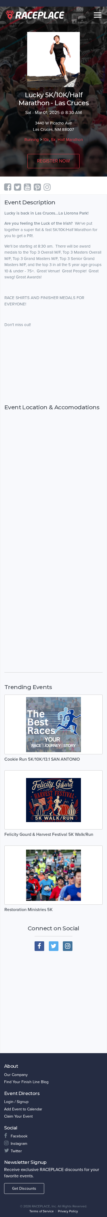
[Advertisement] (53, 366)
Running (31, 139)
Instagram (19, 1143)
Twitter (16, 1151)
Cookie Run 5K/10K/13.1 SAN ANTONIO (42, 759)
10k (46, 139)
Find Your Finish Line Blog (26, 1082)
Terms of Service (41, 1211)
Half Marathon (70, 139)
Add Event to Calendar (23, 1109)
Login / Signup (16, 1101)
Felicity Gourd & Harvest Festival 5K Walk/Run (48, 834)
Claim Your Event (18, 1116)
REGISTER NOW (53, 161)
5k (53, 139)
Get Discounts (24, 1188)
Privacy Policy (68, 1211)
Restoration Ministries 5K (28, 909)
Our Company (16, 1074)
